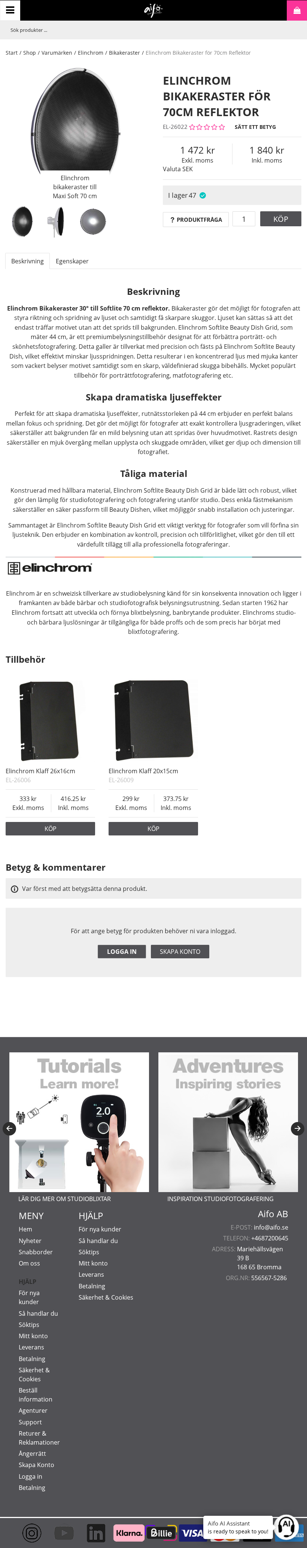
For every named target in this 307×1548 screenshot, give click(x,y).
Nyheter (30, 1241)
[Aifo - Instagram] (25, 1533)
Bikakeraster (124, 52)
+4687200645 (269, 1238)
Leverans (31, 1347)
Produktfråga (199, 219)
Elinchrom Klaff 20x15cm (143, 771)
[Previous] (9, 1129)
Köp (280, 219)
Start (12, 52)
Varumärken (57, 52)
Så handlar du (38, 1313)
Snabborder (36, 1252)
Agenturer (33, 1410)
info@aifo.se (271, 1227)
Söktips (29, 1325)
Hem (25, 1229)
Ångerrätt (32, 1453)
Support (30, 1422)
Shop (29, 52)
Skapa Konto (36, 1465)
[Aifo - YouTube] (58, 1533)
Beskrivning (27, 261)
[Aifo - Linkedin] (89, 1533)
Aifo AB (273, 1213)
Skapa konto (180, 951)
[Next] (297, 1129)
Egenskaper (72, 261)
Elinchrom (90, 52)
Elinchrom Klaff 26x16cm (40, 771)
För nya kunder (100, 1229)
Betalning (32, 1359)
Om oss (29, 1263)
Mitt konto (33, 1336)
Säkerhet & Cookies (106, 1297)
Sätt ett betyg (255, 126)
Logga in (122, 951)
